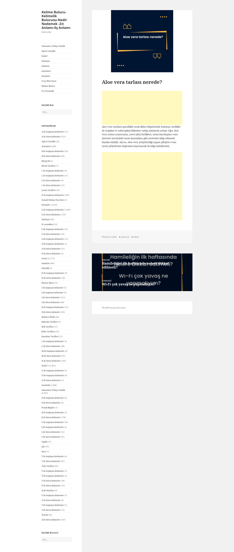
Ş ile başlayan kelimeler (53, 427)
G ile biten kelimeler (51, 248)
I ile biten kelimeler (51, 297)
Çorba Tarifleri (49, 190)
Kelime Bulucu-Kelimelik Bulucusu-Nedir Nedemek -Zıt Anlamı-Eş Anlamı (56, 20)
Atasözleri (46, 71)
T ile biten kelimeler (51, 461)
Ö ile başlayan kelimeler (53, 375)
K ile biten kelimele (51, 312)
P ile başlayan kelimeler (53, 398)
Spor (44, 451)
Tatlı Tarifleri (48, 466)
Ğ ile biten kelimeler (51, 253)
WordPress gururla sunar (114, 307)
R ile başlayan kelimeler (53, 412)
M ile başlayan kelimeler (53, 351)
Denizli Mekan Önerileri (53, 200)
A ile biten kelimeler (51, 136)
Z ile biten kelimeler (51, 519)
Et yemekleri (48, 224)
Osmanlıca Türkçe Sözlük (53, 46)
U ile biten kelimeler (51, 480)
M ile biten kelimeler (51, 356)
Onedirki (46, 385)
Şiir (43, 446)
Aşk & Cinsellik (48, 51)
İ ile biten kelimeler (51, 302)
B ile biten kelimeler (51, 156)
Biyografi (46, 161)
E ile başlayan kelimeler (53, 209)
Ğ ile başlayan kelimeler (53, 243)
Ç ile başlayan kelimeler (53, 175)
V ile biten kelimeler (51, 500)
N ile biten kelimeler (51, 360)
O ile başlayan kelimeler (53, 370)
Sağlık (44, 441)
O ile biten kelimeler (51, 380)
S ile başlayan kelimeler (53, 422)
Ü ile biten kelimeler (51, 485)
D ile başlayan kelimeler (53, 195)
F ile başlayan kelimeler (53, 229)
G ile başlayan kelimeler (53, 239)
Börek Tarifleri (48, 166)
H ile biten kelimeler (51, 278)
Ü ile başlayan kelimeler (53, 476)
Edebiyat (46, 61)
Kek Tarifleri (48, 326)
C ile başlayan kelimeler (53, 170)
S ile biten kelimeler (51, 437)
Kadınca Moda (48, 317)
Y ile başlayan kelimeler (53, 505)
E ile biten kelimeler (51, 214)
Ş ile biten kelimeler (51, 432)
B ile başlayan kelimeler (53, 151)
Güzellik (45, 268)
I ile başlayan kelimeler (52, 287)
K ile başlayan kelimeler (53, 307)
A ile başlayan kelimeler (53, 131)
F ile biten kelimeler (51, 234)
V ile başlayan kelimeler (53, 495)
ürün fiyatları (48, 490)
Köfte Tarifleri (48, 331)
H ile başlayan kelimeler (53, 273)
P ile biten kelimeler (51, 402)
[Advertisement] (142, 108)
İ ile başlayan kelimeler (52, 292)
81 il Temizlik (48, 91)
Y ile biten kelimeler (51, 510)
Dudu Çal (125, 237)
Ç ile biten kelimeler (51, 180)
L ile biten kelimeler (51, 346)
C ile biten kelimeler (51, 185)
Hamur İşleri (48, 282)
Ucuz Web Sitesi (49, 81)
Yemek (45, 514)
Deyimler (46, 76)
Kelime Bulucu (48, 86)
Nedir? (45, 56)
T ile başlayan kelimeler (53, 456)
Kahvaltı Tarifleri (50, 321)
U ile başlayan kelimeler (53, 471)
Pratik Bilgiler (48, 407)
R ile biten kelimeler (51, 417)
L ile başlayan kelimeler (53, 341)
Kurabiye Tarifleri (50, 336)
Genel (44, 258)
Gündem (45, 66)
